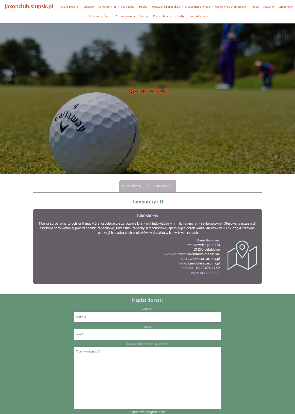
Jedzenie (268, 6)
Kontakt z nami (199, 16)
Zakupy (144, 16)
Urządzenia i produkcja (166, 6)
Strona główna (69, 6)
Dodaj (180, 16)
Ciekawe (89, 6)
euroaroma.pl (209, 259)
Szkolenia (93, 16)
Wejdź (215, 273)
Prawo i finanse (162, 16)
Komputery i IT (107, 6)
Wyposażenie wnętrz (197, 6)
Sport (107, 16)
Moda (255, 6)
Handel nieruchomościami (231, 6)
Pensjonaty (127, 6)
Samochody (285, 6)
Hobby (143, 6)
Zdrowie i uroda (125, 16)
